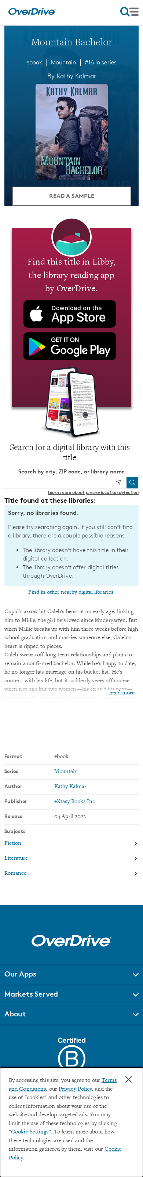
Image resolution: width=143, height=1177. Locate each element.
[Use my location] (118, 482)
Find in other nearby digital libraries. (71, 592)
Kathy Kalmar (76, 76)
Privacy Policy (75, 1089)
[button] (71, 975)
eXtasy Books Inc (74, 802)
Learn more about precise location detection (93, 492)
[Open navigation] (129, 11)
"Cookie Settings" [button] (30, 1132)
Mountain (63, 62)
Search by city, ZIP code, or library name (71, 471)
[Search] (132, 482)
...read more (120, 693)
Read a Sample (71, 195)
